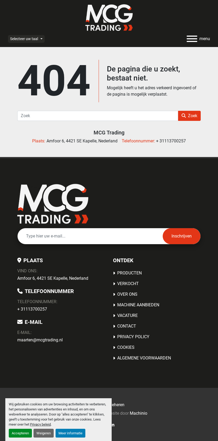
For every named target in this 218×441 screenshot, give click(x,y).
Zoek (192, 115)
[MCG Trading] (52, 203)
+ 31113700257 (32, 309)
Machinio (138, 413)
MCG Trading (109, 132)
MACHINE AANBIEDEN (138, 304)
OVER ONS (127, 294)
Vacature (127, 315)
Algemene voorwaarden (144, 358)
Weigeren (43, 433)
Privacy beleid (40, 424)
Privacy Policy (133, 336)
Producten (129, 272)
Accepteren (20, 433)
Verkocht (128, 283)
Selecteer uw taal (24, 39)
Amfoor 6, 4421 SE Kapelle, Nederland (52, 278)
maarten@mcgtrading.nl (40, 339)
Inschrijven (181, 236)
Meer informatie (70, 433)
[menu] (192, 39)
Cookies (126, 347)
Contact (126, 326)
